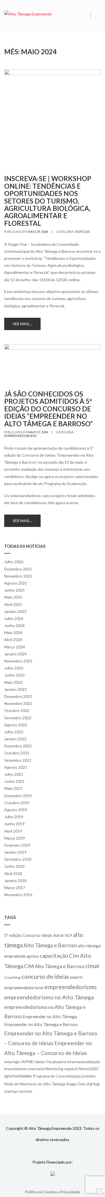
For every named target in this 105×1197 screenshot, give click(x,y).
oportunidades (18, 1075)
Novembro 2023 (18, 661)
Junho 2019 (14, 823)
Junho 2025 (14, 590)
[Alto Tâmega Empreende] (28, 13)
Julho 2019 (13, 816)
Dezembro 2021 (18, 745)
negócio (71, 1068)
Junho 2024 (14, 625)
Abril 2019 (13, 831)
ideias (40, 1061)
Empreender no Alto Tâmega (50, 1016)
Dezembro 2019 (18, 795)
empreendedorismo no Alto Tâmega (49, 997)
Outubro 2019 (16, 802)
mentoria (36, 1068)
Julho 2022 (13, 731)
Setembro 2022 (17, 717)
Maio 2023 (13, 682)
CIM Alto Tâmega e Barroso (54, 966)
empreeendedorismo (24, 987)
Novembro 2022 (18, 703)
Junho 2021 (14, 781)
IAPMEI (27, 1061)
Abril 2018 (13, 873)
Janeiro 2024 (15, 654)
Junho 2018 (14, 866)
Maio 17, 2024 (38, 432)
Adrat (58, 935)
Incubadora (56, 1061)
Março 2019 (14, 838)
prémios (89, 1076)
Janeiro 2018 (15, 880)
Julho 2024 (13, 618)
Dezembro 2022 (18, 696)
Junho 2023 (14, 675)
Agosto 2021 (15, 767)
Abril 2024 (13, 639)
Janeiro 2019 (15, 852)
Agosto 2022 (15, 724)
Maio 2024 (13, 632)
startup (93, 1083)
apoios (32, 956)
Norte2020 (88, 1068)
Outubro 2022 (16, 710)
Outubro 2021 (16, 752)
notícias (82, 231)
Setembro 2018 (17, 859)
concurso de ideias (45, 976)
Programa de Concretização (57, 1076)
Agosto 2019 (15, 809)
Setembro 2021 (17, 760)
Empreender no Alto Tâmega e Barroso (41, 1024)
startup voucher (18, 1091)
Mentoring (54, 1068)
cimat (92, 965)
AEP (68, 935)
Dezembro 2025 (18, 569)
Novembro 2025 (18, 576)
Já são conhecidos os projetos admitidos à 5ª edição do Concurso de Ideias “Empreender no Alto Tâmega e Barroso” (48, 409)
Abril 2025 (13, 604)
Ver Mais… (22, 324)
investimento (15, 1068)
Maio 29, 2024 (38, 231)
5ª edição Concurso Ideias (28, 935)
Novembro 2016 (18, 894)
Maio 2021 (13, 788)
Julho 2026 (13, 561)
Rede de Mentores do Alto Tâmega (34, 1083)
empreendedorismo (20, 436)
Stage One (75, 1083)
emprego (12, 1061)
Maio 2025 (13, 597)
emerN (76, 977)
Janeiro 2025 (15, 611)
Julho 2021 (13, 774)
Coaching (12, 977)
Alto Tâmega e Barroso (50, 945)
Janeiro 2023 (15, 689)
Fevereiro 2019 (17, 845)
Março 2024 (14, 646)
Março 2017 (14, 887)
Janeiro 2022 (15, 738)
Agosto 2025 (15, 583)
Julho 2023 (13, 668)
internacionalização (83, 1061)
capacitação (54, 955)
